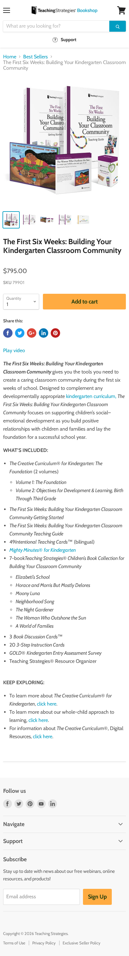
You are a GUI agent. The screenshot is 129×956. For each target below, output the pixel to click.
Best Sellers (35, 57)
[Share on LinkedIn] (43, 333)
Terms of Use (14, 942)
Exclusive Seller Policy (82, 942)
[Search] (117, 26)
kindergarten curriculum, (91, 396)
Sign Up (97, 896)
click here (46, 704)
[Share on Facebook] (8, 333)
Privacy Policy (44, 942)
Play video (14, 350)
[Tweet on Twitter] (19, 333)
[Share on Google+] (31, 333)
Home (9, 57)
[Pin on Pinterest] (55, 333)
